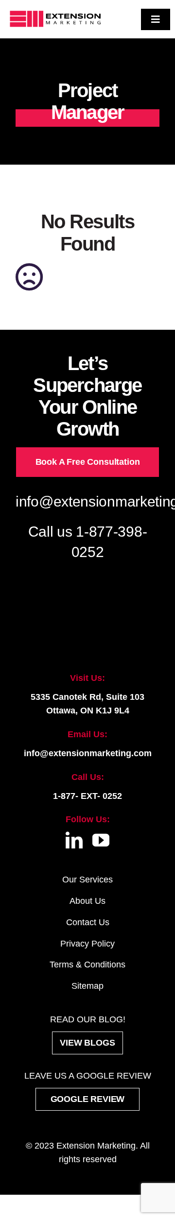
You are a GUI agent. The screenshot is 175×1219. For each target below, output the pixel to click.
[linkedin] (74, 839)
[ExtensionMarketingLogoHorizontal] (55, 11)
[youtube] (100, 839)
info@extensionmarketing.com (88, 753)
